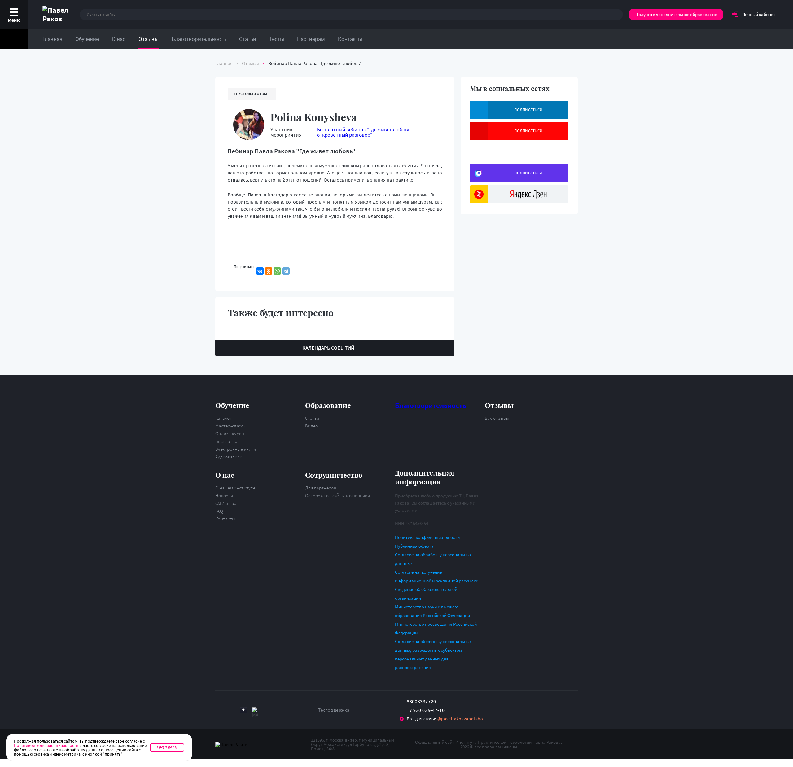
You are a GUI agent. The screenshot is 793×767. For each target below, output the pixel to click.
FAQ (219, 511)
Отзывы (148, 39)
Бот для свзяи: (446, 718)
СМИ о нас (225, 503)
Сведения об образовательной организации (426, 593)
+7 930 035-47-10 (426, 710)
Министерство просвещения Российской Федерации (436, 628)
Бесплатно (226, 441)
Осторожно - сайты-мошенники (337, 495)
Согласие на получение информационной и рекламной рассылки (436, 576)
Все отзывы (497, 418)
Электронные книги (235, 449)
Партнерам (311, 39)
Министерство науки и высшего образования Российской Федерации (432, 611)
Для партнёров (320, 488)
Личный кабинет (758, 14)
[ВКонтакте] (260, 271)
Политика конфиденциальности (427, 537)
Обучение (87, 39)
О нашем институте (235, 488)
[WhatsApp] (277, 271)
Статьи (247, 39)
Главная (52, 39)
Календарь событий (328, 347)
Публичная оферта (414, 546)
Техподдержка (333, 710)
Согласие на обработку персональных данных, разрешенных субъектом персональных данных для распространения (433, 654)
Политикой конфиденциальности (46, 745)
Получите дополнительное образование (676, 14)
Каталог (223, 418)
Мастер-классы (231, 426)
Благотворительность (199, 39)
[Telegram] (286, 271)
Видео (311, 426)
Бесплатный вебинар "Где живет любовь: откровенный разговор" (364, 132)
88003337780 (421, 701)
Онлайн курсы (230, 433)
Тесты (276, 39)
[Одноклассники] (268, 271)
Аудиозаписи (228, 457)
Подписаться (528, 109)
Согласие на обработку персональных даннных (433, 559)
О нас (118, 39)
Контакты (350, 39)
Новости (224, 495)
